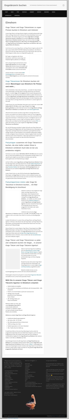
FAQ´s (37, 121)
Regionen (46, 12)
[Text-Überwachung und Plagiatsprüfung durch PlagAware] (55, 155)
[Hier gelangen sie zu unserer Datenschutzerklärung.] (55, 79)
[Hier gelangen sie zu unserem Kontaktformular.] (55, 66)
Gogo (12, 12)
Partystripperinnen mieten (15, 182)
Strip (18, 12)
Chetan (9, 418)
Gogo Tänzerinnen (13, 81)
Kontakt (39, 12)
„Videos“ (31, 344)
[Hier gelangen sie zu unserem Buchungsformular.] (55, 92)
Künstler (24, 12)
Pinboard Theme (55, 416)
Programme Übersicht (36, 275)
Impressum (17, 15)
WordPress (62, 416)
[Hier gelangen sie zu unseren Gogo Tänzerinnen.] (55, 130)
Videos (53, 12)
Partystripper (11, 142)
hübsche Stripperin (33, 200)
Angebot (32, 12)
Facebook (58, 5)
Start (6, 12)
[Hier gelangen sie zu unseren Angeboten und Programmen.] (55, 54)
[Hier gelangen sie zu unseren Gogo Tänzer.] (55, 143)
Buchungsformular (34, 109)
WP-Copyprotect (14, 418)
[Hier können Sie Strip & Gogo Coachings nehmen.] (55, 168)
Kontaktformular (37, 234)
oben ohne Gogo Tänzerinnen (28, 233)
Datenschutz (8, 15)
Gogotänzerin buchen (15, 5)
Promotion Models (12, 167)
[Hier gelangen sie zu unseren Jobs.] (55, 117)
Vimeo (61, 5)
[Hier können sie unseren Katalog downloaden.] (55, 41)
